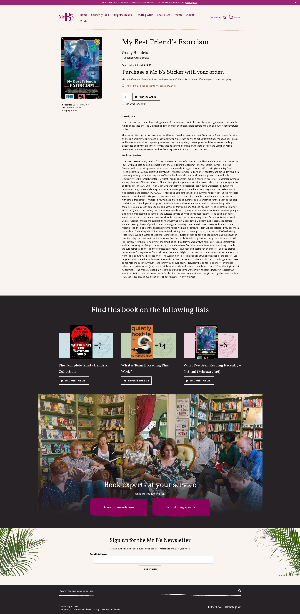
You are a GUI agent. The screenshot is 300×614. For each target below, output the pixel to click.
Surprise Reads (122, 15)
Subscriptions (100, 15)
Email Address (98, 554)
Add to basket (148, 96)
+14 (160, 345)
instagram (234, 607)
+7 (98, 345)
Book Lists (163, 15)
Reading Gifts (144, 15)
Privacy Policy (64, 609)
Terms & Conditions (111, 609)
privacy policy (191, 2)
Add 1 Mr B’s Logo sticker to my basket (151, 85)
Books (74, 110)
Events (178, 15)
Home (83, 15)
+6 (223, 345)
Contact (85, 21)
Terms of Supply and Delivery (86, 609)
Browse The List (76, 380)
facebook (216, 607)
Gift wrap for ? (135, 103)
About (190, 15)
